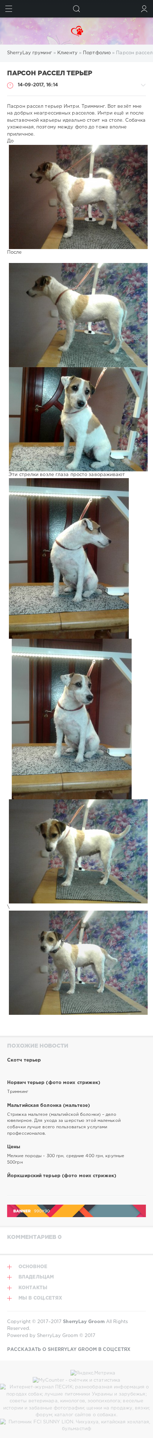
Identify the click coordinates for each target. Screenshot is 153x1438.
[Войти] (144, 8)
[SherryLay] (76, 31)
